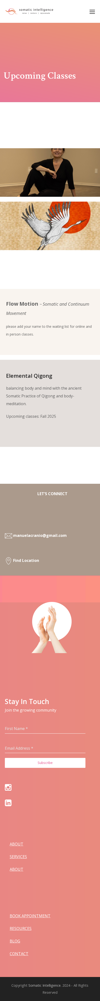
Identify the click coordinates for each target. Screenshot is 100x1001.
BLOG (15, 941)
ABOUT (16, 844)
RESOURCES (21, 928)
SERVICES (18, 856)
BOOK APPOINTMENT (30, 916)
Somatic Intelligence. (44, 985)
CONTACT (19, 953)
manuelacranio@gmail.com (40, 535)
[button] (92, 11)
